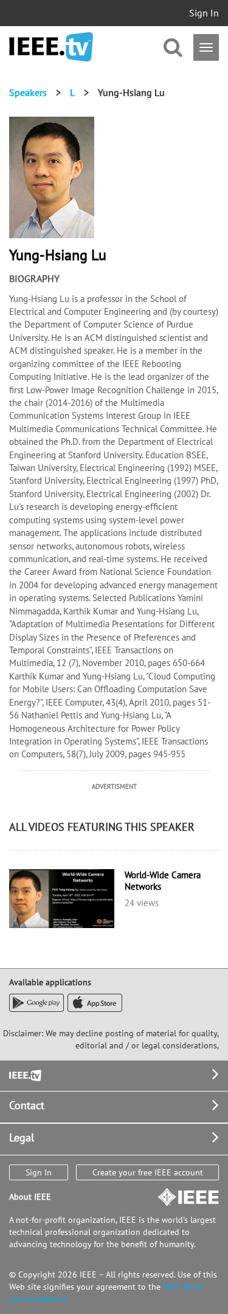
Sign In (204, 13)
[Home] (51, 47)
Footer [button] (24, 1074)
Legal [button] (21, 1137)
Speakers (28, 92)
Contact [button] (26, 1105)
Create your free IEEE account (147, 1172)
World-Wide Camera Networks (163, 880)
